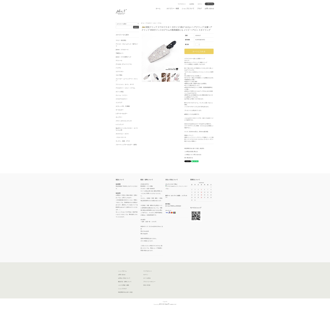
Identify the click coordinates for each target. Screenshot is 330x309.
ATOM (148, 285)
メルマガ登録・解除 (123, 285)
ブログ (199, 8)
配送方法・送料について (124, 281)
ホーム (158, 8)
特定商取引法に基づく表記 (125, 292)
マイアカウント (182, 4)
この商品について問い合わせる (192, 154)
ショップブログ (122, 288)
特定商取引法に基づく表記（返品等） (194, 148)
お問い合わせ (209, 8)
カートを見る (147, 278)
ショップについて (188, 8)
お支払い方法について (124, 278)
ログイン (200, 4)
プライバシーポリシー (149, 281)
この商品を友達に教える (191, 151)
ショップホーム (122, 271)
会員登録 (191, 4)
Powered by (156, 304)
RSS (144, 285)
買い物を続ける (188, 157)
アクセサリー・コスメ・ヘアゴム (153, 23)
